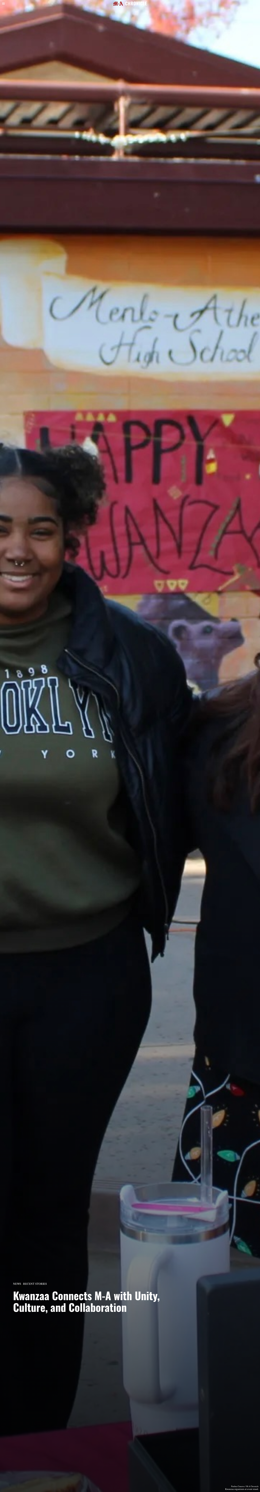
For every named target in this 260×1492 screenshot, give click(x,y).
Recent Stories (35, 1283)
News (17, 1283)
